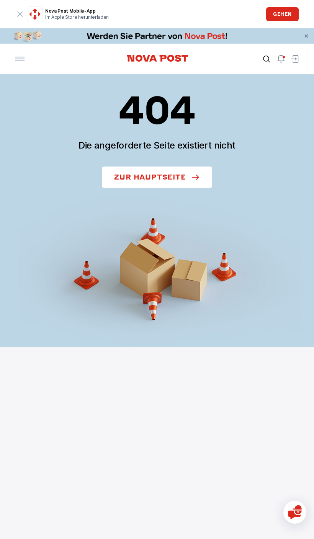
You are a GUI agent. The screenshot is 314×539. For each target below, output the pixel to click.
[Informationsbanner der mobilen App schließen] (20, 14)
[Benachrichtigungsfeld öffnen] (281, 59)
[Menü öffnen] (20, 59)
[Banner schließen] (306, 36)
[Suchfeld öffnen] (266, 59)
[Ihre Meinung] (294, 512)
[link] (157, 36)
